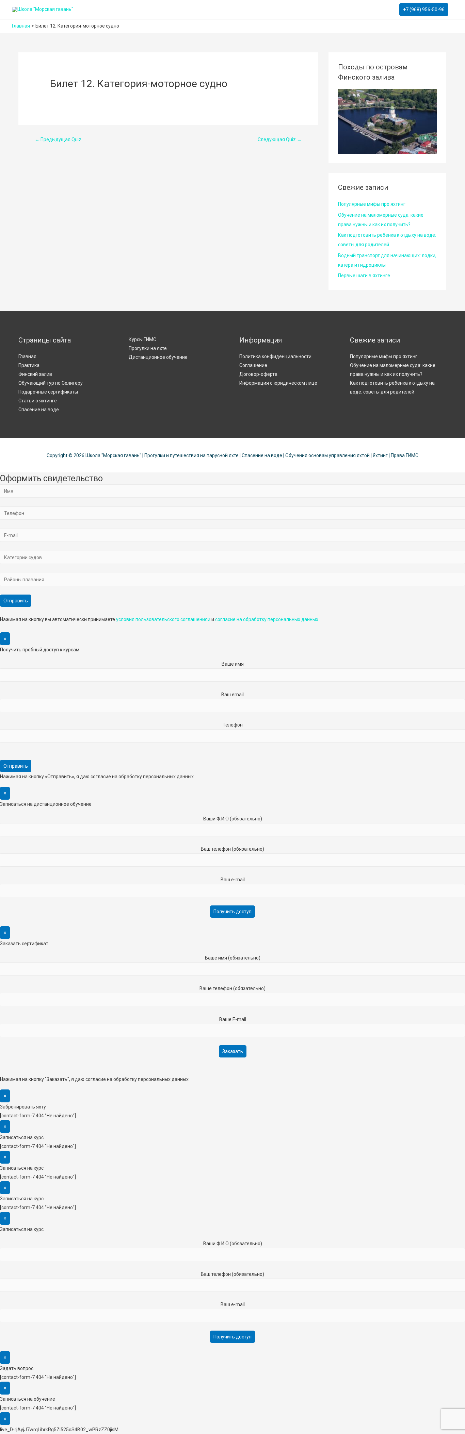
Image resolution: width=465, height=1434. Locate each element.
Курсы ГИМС (142, 339)
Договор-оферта (258, 374)
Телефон (233, 725)
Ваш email (232, 694)
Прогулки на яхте (148, 348)
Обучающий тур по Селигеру (50, 383)
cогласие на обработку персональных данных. (267, 619)
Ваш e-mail (233, 879)
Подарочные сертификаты (48, 392)
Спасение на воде (38, 409)
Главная (27, 356)
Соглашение (253, 365)
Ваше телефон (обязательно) (232, 988)
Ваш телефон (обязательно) (232, 849)
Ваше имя (233, 664)
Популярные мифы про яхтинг (371, 204)
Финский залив (35, 374)
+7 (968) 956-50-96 (424, 9)
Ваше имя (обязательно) (232, 958)
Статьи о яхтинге (37, 400)
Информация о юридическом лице (278, 383)
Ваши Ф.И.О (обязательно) (232, 818)
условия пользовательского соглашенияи (163, 619)
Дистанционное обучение (158, 357)
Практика (28, 365)
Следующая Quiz (280, 139)
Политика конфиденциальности (275, 356)
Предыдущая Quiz (58, 139)
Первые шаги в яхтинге (364, 275)
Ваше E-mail (232, 1019)
